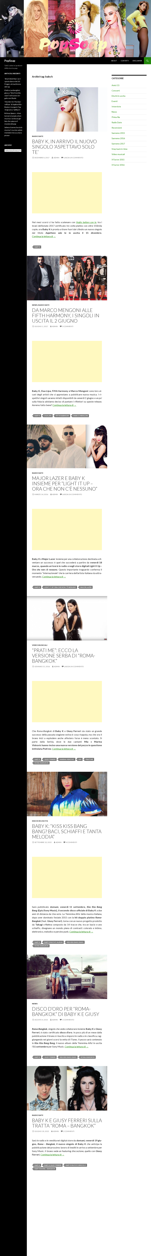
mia (80, 759)
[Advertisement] (67, 192)
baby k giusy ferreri (52, 1165)
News (34, 305)
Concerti (116, 90)
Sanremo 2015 (118, 133)
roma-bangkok (42, 763)
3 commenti (67, 326)
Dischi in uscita (40, 821)
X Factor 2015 (118, 159)
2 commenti (68, 1131)
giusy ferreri (50, 759)
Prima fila (116, 117)
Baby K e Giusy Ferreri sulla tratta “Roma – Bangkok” (67, 1123)
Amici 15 (115, 85)
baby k (37, 247)
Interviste (116, 106)
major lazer (86, 587)
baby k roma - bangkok (45, 1169)
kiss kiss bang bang (75, 942)
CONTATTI (125, 61)
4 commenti (71, 842)
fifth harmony (62, 416)
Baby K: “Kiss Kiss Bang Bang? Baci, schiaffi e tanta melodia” (66, 831)
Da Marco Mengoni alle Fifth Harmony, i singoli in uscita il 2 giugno (65, 315)
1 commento (68, 1020)
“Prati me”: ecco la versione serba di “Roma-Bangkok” (63, 655)
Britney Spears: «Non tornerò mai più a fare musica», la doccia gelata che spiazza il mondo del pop (12, 118)
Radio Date (37, 136)
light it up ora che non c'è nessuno (60, 587)
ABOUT (114, 61)
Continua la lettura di (44, 236)
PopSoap (9, 60)
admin (56, 158)
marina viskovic (67, 759)
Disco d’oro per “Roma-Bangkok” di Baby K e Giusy (65, 1011)
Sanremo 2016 (118, 138)
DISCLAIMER (137, 61)
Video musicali (39, 645)
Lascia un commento (73, 158)
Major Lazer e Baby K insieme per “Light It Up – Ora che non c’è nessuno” (64, 483)
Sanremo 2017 (118, 143)
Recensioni (117, 127)
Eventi (115, 101)
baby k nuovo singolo (76, 1165)
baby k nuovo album (53, 942)
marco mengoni (80, 416)
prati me (89, 759)
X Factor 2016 (118, 165)
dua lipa (48, 416)
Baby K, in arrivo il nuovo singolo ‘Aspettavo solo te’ (64, 146)
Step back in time (119, 149)
